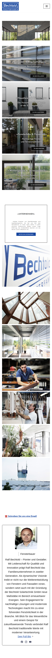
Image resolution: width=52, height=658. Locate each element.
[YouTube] (30, 642)
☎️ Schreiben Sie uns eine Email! (21, 516)
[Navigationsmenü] (46, 6)
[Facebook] (22, 642)
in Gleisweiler (45, 499)
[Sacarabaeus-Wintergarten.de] (10, 6)
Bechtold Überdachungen (9, 499)
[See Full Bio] (32, 637)
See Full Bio (24, 636)
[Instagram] (26, 642)
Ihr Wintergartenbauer (28, 499)
